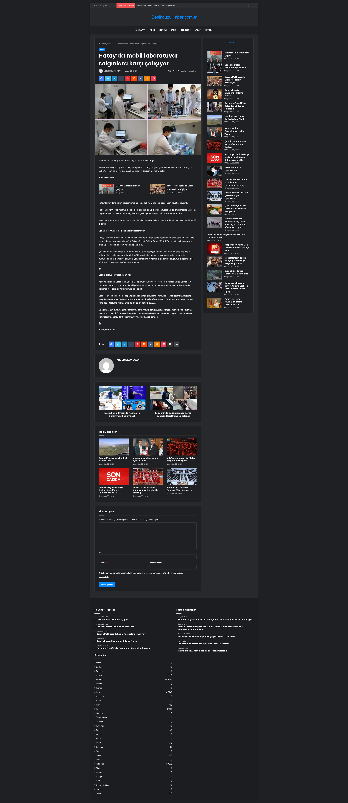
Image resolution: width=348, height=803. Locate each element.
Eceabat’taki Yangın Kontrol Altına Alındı (113, 459)
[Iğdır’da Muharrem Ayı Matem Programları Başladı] (182, 446)
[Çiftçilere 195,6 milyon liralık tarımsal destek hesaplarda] (214, 209)
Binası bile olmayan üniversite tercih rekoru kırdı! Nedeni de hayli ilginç (236, 287)
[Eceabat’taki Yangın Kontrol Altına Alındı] (114, 446)
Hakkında (100, 696)
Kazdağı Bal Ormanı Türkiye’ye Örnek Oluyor (236, 272)
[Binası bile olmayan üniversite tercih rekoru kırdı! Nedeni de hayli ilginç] (214, 287)
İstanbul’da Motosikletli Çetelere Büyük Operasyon (180, 489)
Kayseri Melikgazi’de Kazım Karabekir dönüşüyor (234, 80)
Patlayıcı (100, 726)
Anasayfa (140, 30)
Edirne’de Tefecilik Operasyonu (233, 169)
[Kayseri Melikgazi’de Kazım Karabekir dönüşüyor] (157, 189)
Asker (98, 663)
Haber (152, 30)
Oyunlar (99, 722)
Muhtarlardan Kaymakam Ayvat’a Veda (145, 459)
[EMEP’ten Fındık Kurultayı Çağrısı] (106, 189)
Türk (98, 768)
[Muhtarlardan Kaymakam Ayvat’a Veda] (148, 446)
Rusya (99, 734)
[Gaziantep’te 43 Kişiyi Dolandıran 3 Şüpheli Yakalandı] (214, 107)
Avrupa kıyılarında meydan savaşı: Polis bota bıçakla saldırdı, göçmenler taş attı (235, 223)
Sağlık (174, 30)
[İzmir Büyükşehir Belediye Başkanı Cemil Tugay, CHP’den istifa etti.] (114, 476)
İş (97, 709)
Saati (98, 738)
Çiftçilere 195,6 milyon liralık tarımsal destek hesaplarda (235, 208)
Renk (98, 730)
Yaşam (198, 30)
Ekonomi (163, 30)
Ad (100, 552)
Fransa (99, 688)
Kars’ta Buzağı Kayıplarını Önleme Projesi (154, 6)
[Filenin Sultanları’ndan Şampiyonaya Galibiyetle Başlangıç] (148, 476)
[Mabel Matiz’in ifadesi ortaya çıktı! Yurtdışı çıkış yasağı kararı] (214, 262)
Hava (98, 700)
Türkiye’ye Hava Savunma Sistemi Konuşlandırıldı (233, 302)
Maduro (99, 713)
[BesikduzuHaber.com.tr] (174, 17)
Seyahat (99, 747)
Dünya (99, 675)
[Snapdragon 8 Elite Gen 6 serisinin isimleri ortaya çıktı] (214, 248)
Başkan (99, 667)
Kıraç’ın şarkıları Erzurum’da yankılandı (235, 66)
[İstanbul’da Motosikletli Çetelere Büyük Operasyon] (182, 476)
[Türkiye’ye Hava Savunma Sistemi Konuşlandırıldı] (214, 303)
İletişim (208, 30)
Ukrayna (99, 776)
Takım (98, 755)
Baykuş (99, 671)
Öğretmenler (101, 717)
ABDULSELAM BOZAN (112, 71)
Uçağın (99, 772)
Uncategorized (102, 785)
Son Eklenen (228, 42)
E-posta (103, 563)
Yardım (99, 789)
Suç (98, 751)
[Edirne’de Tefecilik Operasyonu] (214, 171)
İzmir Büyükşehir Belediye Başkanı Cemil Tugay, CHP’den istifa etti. (111, 490)
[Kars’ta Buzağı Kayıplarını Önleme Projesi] (214, 94)
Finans (99, 684)
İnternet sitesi (156, 563)
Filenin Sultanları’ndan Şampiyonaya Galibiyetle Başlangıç (145, 490)
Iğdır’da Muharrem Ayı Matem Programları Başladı (181, 459)
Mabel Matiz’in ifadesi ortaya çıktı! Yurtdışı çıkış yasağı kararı (235, 261)
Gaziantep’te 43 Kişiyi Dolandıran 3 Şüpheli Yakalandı (235, 106)
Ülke (98, 781)
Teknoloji (186, 30)
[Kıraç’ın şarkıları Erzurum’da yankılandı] (214, 69)
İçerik (98, 705)
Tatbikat (99, 760)
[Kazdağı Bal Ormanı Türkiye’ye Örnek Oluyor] (214, 275)
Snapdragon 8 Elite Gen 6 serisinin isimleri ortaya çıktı (236, 247)
